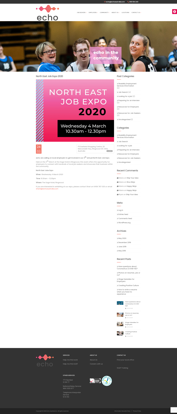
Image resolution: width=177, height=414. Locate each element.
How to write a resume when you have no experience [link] (127, 292)
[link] (174, 11)
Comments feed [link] (125, 218)
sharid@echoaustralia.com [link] (47, 189)
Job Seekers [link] (81, 12)
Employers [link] (93, 12)
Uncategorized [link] (124, 119)
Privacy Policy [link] (137, 411)
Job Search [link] (123, 92)
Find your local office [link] (125, 360)
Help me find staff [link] (70, 364)
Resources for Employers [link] (128, 107)
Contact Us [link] (136, 12)
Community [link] (104, 12)
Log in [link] (120, 210)
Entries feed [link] (123, 214)
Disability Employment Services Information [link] (126, 85)
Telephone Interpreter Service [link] (72, 393)
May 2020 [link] (122, 238)
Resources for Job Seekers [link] (129, 113)
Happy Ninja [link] (131, 186)
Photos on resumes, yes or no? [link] (128, 274)
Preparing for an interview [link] (129, 100)
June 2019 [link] (122, 247)
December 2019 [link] (124, 242)
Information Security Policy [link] (122, 411)
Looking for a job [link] (125, 96)
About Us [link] (115, 12)
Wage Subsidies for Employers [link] (125, 280)
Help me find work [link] (70, 360)
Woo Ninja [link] (131, 182)
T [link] (63, 380)
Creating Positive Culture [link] (128, 285)
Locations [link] (125, 12)
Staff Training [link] (122, 368)
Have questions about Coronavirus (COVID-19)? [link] (127, 267)
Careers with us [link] (96, 364)
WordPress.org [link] (124, 223)
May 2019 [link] (122, 251)
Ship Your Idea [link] (132, 178)
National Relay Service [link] (72, 386)
